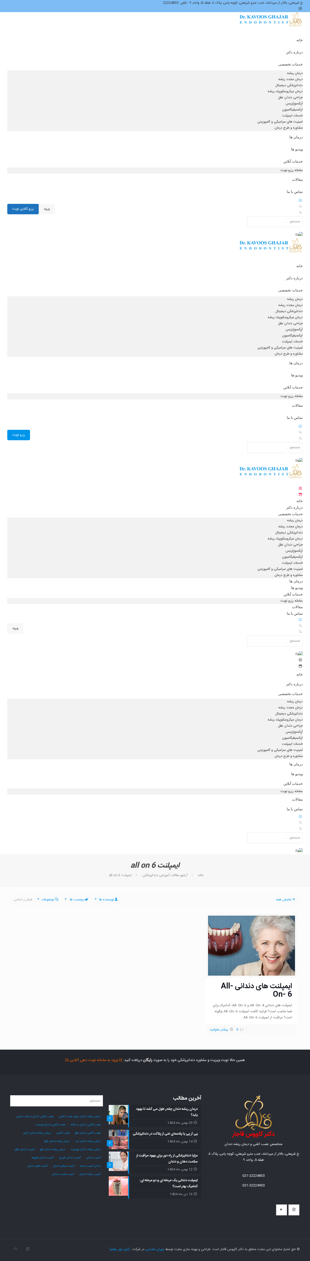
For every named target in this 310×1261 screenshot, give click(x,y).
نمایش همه (283, 900)
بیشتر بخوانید (219, 1030)
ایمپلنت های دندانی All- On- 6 (256, 990)
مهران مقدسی (154, 1249)
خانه (200, 875)
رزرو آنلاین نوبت (23, 209)
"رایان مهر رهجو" (120, 1249)
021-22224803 (253, 1176)
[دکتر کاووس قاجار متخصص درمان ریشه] (271, 24)
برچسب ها (76, 900)
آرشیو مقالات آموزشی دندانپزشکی (164, 875)
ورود (47, 209)
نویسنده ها (106, 900)
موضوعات (47, 900)
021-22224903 (253, 1185)
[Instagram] (27, 1249)
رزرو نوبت (18, 435)
